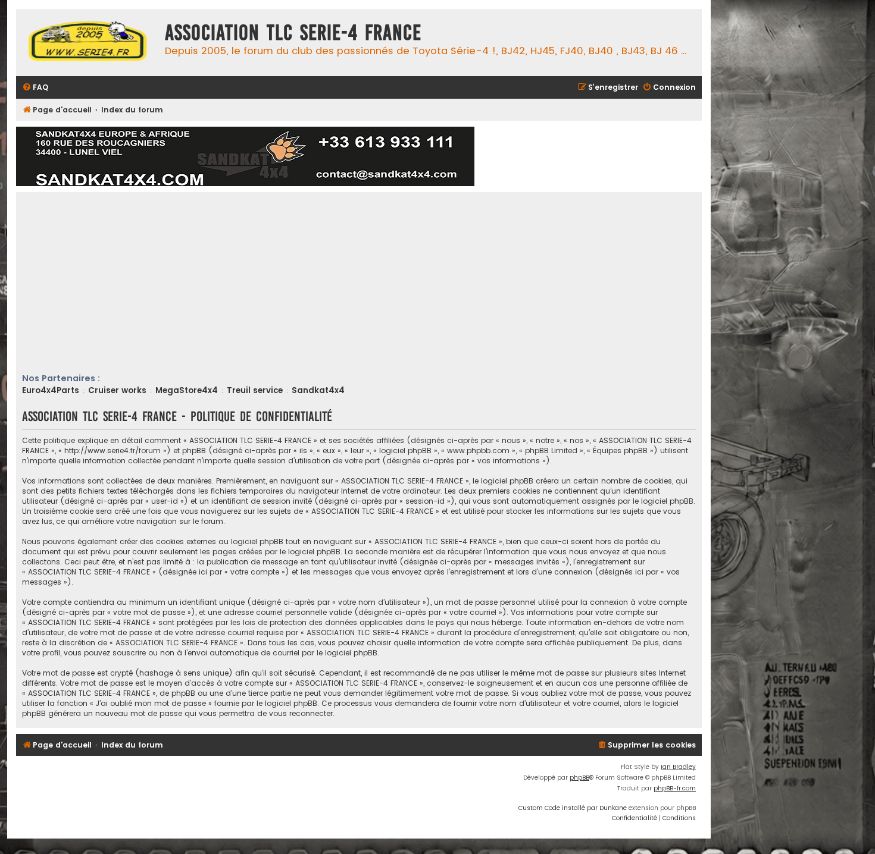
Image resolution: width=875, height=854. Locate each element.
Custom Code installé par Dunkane (572, 807)
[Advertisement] (379, 283)
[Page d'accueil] (87, 42)
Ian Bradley (678, 766)
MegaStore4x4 (186, 390)
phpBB (579, 777)
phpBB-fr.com (675, 788)
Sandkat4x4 (318, 390)
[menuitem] (35, 88)
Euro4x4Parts (50, 390)
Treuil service (255, 390)
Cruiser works (117, 390)
